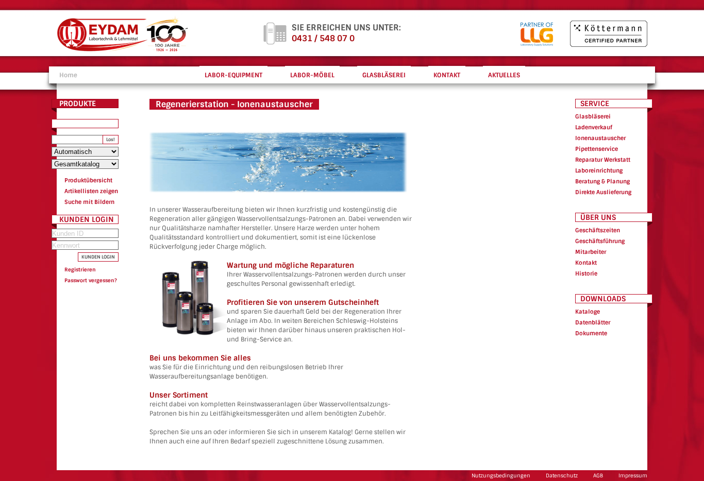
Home (68, 75)
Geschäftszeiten (597, 230)
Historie (586, 273)
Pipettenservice (596, 148)
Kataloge (587, 311)
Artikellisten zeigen (91, 191)
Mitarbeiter (590, 251)
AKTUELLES (504, 75)
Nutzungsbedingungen (501, 475)
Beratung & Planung (602, 181)
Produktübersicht (88, 180)
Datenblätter (592, 322)
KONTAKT (446, 75)
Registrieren (80, 269)
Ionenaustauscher (600, 138)
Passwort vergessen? (90, 280)
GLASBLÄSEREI (384, 75)
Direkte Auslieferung (603, 192)
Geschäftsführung (600, 241)
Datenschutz (562, 475)
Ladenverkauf (593, 127)
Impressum (632, 475)
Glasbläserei (593, 116)
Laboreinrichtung (599, 170)
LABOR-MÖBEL (312, 75)
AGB (598, 475)
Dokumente (591, 333)
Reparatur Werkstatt (602, 159)
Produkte (77, 103)
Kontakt (586, 262)
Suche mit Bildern (89, 201)
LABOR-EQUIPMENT (233, 75)
